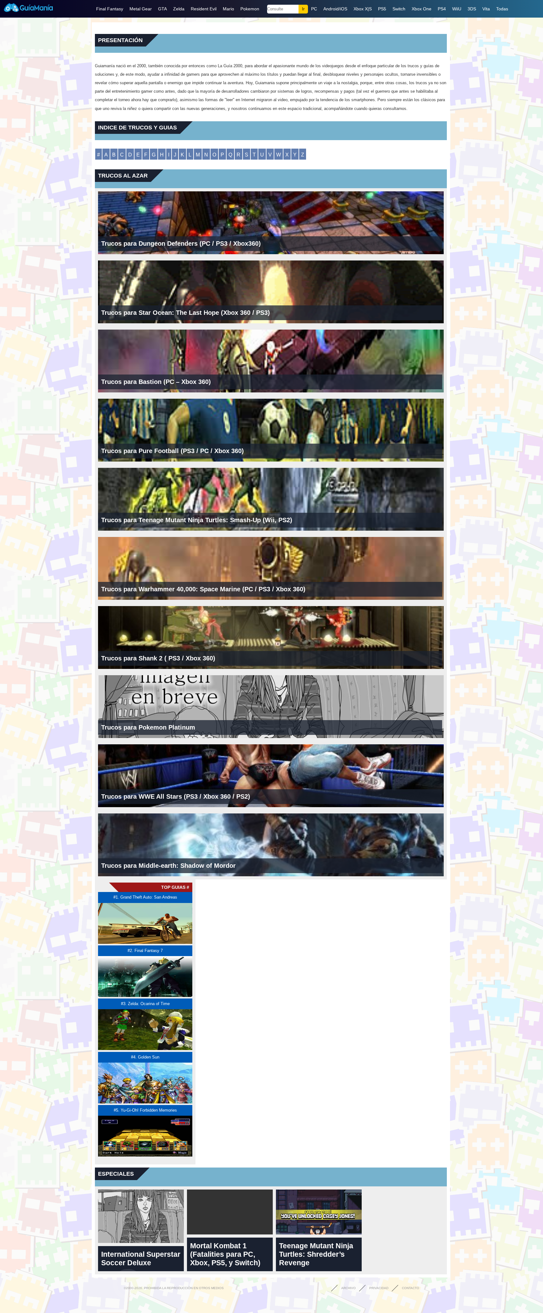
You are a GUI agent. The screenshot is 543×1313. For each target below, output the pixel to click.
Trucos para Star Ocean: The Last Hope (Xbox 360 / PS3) (185, 312)
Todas (502, 8)
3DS (472, 8)
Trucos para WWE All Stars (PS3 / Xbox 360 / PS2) (175, 796)
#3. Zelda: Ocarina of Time (145, 1003)
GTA (162, 8)
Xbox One (421, 8)
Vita (486, 8)
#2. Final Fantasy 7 (145, 950)
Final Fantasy (109, 8)
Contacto (410, 1288)
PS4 (442, 8)
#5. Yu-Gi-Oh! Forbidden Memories (145, 1110)
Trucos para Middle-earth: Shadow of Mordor (168, 865)
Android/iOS (335, 8)
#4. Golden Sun (145, 1057)
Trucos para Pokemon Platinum (148, 727)
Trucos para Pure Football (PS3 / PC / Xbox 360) (172, 450)
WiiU (456, 8)
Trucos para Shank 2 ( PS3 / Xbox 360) (158, 658)
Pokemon (249, 8)
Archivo (348, 1288)
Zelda (178, 8)
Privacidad (378, 1288)
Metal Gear (140, 8)
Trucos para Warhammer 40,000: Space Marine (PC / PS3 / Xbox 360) (203, 589)
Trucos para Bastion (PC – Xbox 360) (156, 381)
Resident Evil (204, 8)
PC (314, 8)
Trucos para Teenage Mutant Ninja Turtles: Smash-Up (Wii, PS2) (196, 520)
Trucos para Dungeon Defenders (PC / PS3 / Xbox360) (181, 243)
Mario (228, 8)
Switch (398, 8)
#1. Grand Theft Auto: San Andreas (145, 897)
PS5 (382, 8)
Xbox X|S (363, 8)
